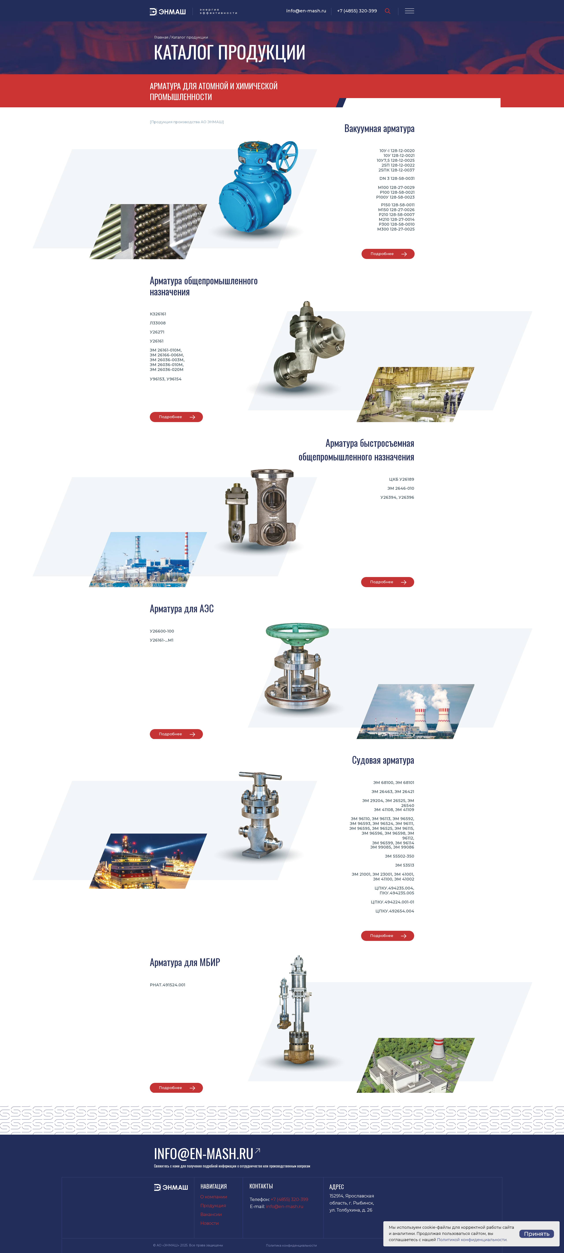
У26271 (157, 332)
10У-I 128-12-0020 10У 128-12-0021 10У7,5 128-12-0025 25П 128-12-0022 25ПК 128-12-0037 (396, 160)
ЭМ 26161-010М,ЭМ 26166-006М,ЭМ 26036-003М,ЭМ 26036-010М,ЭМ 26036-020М (167, 360)
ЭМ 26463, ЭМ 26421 (393, 791)
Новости (209, 1223)
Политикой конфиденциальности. (472, 1239)
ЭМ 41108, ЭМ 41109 (394, 809)
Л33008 (158, 323)
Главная (161, 37)
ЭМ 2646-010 (401, 488)
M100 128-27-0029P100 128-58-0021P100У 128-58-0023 (395, 192)
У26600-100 (162, 631)
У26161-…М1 (161, 640)
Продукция (213, 1205)
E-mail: (258, 1206)
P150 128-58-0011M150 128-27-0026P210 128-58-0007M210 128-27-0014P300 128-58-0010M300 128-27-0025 (396, 217)
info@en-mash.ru (306, 10)
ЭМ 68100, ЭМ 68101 (393, 782)
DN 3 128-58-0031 (397, 178)
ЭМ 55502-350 (399, 856)
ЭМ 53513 (404, 865)
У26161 (156, 341)
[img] (388, 11)
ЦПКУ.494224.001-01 (392, 902)
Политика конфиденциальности (291, 1245)
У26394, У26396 (397, 497)
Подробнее (382, 253)
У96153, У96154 (166, 379)
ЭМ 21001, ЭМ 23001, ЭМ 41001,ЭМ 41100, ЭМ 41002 (383, 877)
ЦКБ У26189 (401, 479)
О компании (213, 1196)
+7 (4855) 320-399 (357, 10)
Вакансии (211, 1214)
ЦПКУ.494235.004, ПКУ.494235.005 (394, 891)
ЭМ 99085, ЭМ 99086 (392, 847)
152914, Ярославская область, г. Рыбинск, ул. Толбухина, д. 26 (352, 1203)
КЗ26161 (158, 314)
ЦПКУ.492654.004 (394, 911)
